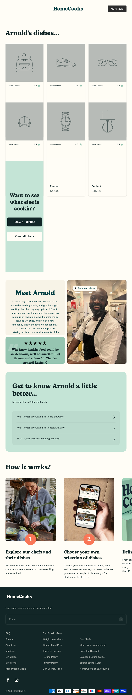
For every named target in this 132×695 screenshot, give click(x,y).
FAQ (8, 633)
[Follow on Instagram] (16, 679)
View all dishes (24, 222)
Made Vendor (14, 86)
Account (10, 639)
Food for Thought (89, 651)
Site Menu (11, 662)
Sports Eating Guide (91, 662)
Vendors (10, 651)
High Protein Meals (16, 668)
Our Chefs (85, 639)
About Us (10, 645)
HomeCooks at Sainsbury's (94, 668)
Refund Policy (50, 656)
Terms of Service (52, 651)
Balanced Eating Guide (92, 656)
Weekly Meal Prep (52, 645)
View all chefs (24, 236)
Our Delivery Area (52, 668)
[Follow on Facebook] (8, 679)
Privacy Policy (50, 662)
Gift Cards (11, 656)
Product (54, 186)
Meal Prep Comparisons (93, 645)
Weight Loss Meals (53, 639)
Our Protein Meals (52, 633)
